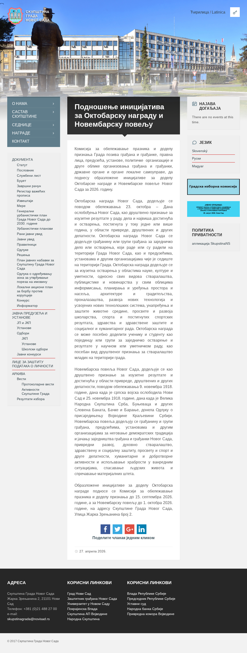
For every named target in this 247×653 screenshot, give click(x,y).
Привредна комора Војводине (150, 614)
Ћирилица (199, 12)
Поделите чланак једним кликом (123, 538)
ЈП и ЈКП (24, 323)
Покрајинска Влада (82, 609)
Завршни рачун (29, 186)
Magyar (198, 166)
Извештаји (25, 201)
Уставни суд (136, 604)
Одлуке (22, 250)
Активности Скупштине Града (35, 392)
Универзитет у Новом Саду (88, 604)
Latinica (218, 12)
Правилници (26, 244)
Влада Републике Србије (146, 593)
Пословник (25, 170)
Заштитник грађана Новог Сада (92, 599)
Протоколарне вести (38, 384)
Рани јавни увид (29, 234)
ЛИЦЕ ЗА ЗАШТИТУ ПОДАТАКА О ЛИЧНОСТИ (32, 364)
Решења (23, 255)
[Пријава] (235, 12)
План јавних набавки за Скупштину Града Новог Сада (36, 264)
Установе (24, 328)
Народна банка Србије (145, 609)
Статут (22, 165)
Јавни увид (25, 239)
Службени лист (29, 175)
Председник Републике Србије (151, 599)
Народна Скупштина (83, 619)
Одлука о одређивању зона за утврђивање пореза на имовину (34, 278)
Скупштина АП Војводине (87, 614)
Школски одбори (35, 349)
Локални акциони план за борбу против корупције (35, 291)
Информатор (27, 306)
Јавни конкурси (29, 354)
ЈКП (25, 338)
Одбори (23, 333)
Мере (21, 206)
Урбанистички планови (35, 228)
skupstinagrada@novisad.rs (28, 619)
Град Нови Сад (79, 593)
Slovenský (199, 151)
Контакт (20, 141)
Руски (196, 158)
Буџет (21, 181)
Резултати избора (31, 399)
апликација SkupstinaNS (211, 243)
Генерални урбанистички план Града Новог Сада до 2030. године (33, 217)
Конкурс (23, 300)
